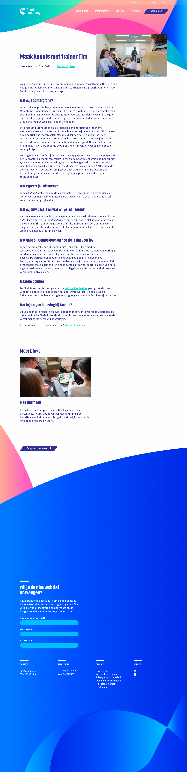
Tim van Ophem (66, 66)
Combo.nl (30, 11)
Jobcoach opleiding (76, 288)
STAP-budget (103, 671)
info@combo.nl (28, 671)
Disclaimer (101, 687)
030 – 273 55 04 (28, 674)
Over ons (135, 11)
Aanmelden (156, 11)
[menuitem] (82, 11)
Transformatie (102, 11)
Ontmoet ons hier (74, 325)
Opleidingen (82, 11)
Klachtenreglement (106, 683)
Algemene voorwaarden (108, 680)
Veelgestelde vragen (107, 674)
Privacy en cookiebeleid (108, 677)
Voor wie (120, 11)
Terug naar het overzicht (39, 448)
